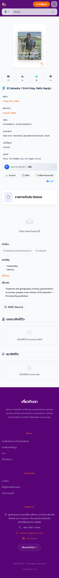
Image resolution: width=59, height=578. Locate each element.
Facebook (31, 538)
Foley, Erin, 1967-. (12, 101)
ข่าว (3, 453)
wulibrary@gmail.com (31, 533)
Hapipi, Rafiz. (9, 113)
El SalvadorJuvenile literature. (17, 250)
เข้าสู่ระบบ (43, 4)
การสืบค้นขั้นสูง (9, 447)
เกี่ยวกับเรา (7, 459)
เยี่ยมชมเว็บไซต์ (28, 547)
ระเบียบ (5, 481)
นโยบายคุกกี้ (8, 493)
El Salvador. (41, 250)
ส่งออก (11, 175)
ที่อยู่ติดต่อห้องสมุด (11, 487)
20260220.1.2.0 (29, 569)
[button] (4, 4)
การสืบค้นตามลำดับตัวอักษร (15, 441)
